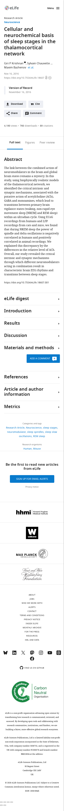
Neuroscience (12, 22)
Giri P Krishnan (13, 63)
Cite (37, 104)
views (10, 126)
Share (14, 113)
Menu (50, 8)
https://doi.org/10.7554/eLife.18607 (24, 78)
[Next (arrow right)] (4, 805)
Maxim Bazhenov (15, 68)
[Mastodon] (32, 654)
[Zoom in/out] (11, 802)
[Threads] (58, 654)
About (32, 594)
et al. (31, 68)
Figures (30, 143)
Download (17, 104)
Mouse (37, 449)
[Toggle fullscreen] (8, 802)
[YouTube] (49, 654)
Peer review (47, 143)
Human (27, 449)
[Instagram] (41, 654)
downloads (28, 126)
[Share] (4, 802)
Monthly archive (32, 627)
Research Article (13, 18)
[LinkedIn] (14, 654)
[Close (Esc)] (1, 802)
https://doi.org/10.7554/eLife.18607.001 (26, 282)
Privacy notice (32, 486)
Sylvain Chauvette (38, 63)
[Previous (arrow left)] (1, 805)
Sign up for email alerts (32, 479)
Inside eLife (32, 623)
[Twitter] (23, 654)
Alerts (32, 607)
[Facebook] (32, 660)
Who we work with (32, 603)
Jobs (32, 599)
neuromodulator (16, 432)
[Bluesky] (5, 654)
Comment (37, 114)
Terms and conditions (32, 615)
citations (46, 126)
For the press (32, 631)
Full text (14, 142)
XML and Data (32, 640)
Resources (32, 635)
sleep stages (50, 428)
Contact (32, 611)
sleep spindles (35, 432)
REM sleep (39, 436)
